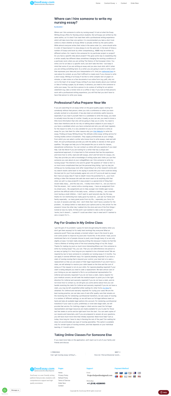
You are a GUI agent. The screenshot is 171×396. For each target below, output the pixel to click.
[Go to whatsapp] (4, 390)
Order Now (135, 3)
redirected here (107, 71)
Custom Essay (109, 3)
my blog (106, 288)
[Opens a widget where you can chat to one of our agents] (163, 392)
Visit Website (98, 131)
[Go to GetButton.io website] (5, 394)
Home (98, 3)
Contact (124, 3)
